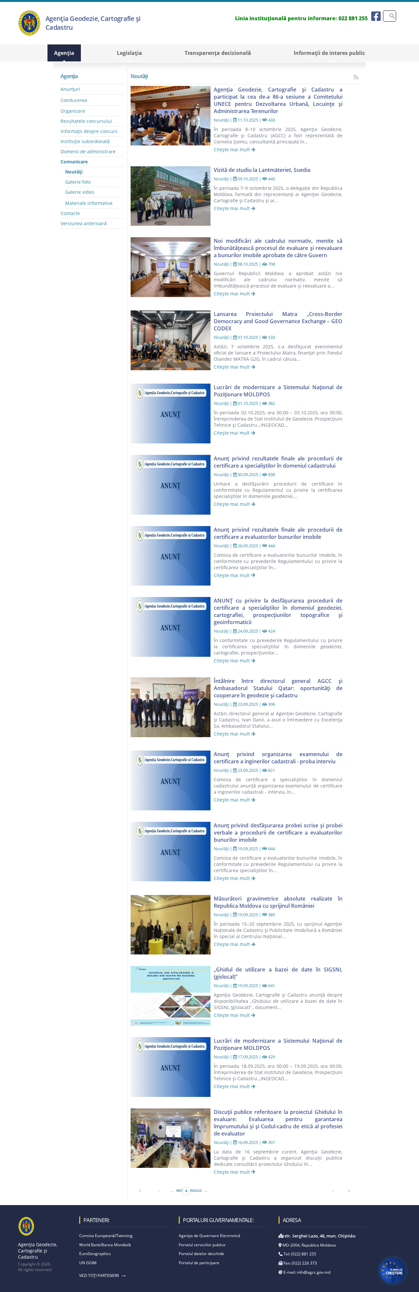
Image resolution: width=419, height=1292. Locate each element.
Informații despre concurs (89, 131)
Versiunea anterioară (84, 223)
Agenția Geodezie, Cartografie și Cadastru (93, 23)
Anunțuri (70, 89)
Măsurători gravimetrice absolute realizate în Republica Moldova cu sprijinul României (278, 902)
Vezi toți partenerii (99, 1275)
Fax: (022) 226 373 (299, 1263)
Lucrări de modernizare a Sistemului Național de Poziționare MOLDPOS (278, 391)
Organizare (73, 111)
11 (196, 1190)
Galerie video (79, 192)
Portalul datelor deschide (201, 1253)
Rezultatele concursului (86, 121)
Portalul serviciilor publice (202, 1245)
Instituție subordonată (85, 141)
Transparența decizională (218, 53)
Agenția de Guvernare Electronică (209, 1235)
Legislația (129, 53)
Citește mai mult (232, 149)
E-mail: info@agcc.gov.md (306, 1272)
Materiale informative (89, 203)
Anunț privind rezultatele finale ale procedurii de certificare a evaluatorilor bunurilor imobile (278, 533)
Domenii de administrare (88, 151)
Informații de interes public (329, 53)
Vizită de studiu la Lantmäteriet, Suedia (262, 170)
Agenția (64, 53)
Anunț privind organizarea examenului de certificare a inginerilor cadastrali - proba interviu (278, 758)
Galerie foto (78, 182)
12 (200, 1190)
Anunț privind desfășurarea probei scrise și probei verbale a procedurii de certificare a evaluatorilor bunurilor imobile (278, 832)
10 (193, 1190)
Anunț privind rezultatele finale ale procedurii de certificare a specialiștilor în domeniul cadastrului (278, 462)
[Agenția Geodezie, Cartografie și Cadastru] (29, 34)
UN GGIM (88, 1263)
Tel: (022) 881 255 (299, 1254)
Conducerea (74, 100)
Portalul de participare (199, 1263)
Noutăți (73, 172)
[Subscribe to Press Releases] (356, 77)
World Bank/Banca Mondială (105, 1245)
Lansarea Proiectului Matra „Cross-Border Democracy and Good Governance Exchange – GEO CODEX (278, 321)
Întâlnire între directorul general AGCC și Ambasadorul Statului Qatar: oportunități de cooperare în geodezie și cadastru (278, 688)
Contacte (70, 213)
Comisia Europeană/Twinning (106, 1235)
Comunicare (74, 161)
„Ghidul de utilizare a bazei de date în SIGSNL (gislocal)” (278, 973)
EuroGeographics (95, 1253)
